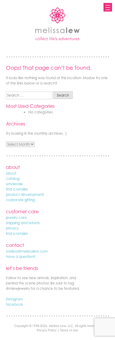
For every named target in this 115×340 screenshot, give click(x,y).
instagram (14, 299)
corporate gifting (20, 200)
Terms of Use (69, 330)
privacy (12, 228)
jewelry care (16, 217)
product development (25, 194)
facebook (14, 304)
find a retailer (17, 189)
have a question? (20, 256)
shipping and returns (23, 223)
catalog (12, 178)
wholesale (14, 184)
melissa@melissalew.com (27, 251)
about (11, 173)
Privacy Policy (46, 330)
